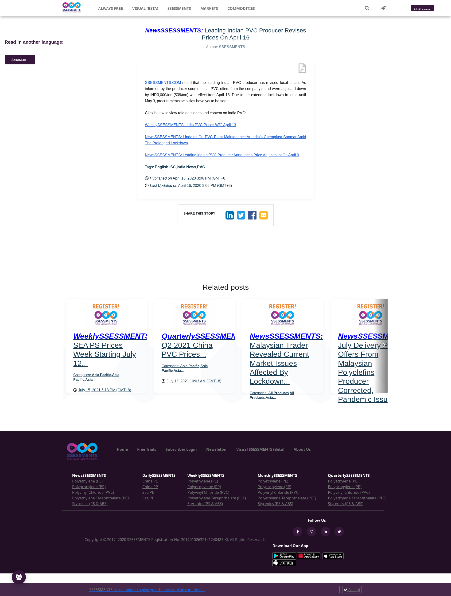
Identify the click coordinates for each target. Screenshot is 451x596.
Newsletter (216, 449)
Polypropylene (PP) (89, 486)
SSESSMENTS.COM (163, 83)
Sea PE (148, 492)
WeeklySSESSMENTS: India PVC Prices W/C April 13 (190, 125)
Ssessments (179, 8)
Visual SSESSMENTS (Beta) (260, 449)
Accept (353, 589)
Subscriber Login (181, 449)
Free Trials (146, 449)
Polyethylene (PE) (87, 481)
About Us (302, 449)
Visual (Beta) (145, 8)
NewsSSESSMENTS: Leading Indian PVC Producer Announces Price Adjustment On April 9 (222, 155)
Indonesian (17, 60)
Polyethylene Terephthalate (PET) (101, 498)
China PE (150, 481)
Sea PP (148, 498)
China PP (150, 486)
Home (122, 449)
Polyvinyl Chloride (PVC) (93, 492)
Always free (110, 8)
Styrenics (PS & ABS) (90, 503)
